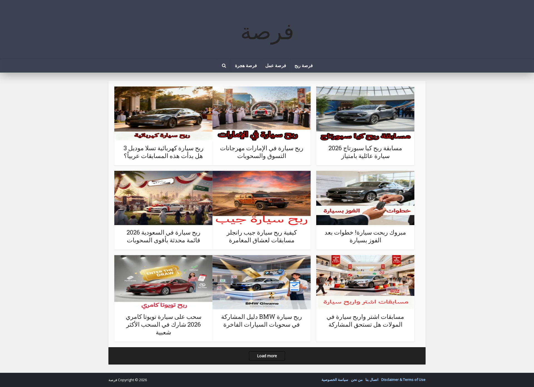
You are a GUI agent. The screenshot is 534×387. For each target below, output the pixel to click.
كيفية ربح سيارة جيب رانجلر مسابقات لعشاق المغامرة (262, 236)
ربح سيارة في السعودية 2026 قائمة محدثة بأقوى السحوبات (164, 236)
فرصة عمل (275, 65)
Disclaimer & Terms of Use (403, 379)
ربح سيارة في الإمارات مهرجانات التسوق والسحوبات (261, 152)
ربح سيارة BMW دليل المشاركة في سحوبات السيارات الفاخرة (261, 320)
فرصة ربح (304, 65)
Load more (267, 355)
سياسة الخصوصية (335, 379)
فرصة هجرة (246, 65)
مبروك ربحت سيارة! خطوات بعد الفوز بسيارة (365, 236)
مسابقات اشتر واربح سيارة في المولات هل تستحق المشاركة (365, 320)
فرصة (267, 30)
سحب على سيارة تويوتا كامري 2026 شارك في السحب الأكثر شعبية (163, 324)
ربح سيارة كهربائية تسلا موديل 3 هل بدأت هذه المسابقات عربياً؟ (163, 152)
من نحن (357, 379)
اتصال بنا (372, 379)
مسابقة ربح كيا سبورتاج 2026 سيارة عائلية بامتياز (365, 152)
